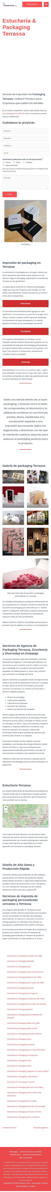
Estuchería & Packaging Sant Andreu (22, 1101)
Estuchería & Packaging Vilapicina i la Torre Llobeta (27, 1071)
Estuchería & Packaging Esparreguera (22, 993)
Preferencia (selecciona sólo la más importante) (23, 159)
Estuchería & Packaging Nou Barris (21, 1044)
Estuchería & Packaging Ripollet (20, 1009)
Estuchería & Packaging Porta (19, 1061)
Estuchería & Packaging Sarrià (19, 1066)
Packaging (13, 1152)
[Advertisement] (25, 65)
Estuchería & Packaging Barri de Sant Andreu (25, 1087)
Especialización (12, 165)
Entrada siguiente (42, 1128)
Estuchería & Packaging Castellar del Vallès (24, 956)
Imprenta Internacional (32, 1155)
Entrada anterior (8, 1128)
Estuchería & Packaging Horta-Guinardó (23, 1117)
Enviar (9, 194)
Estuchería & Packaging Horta (19, 1039)
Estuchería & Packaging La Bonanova (22, 1077)
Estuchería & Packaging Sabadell (20, 961)
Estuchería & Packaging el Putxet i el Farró (24, 1112)
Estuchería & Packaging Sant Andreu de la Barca (26, 1004)
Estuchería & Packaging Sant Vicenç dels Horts (26, 1050)
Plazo (18, 162)
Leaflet (29, 827)
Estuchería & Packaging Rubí (18, 967)
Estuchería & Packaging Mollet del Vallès (23, 1023)
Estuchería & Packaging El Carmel (20, 1082)
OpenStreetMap (43, 827)
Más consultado (25, 1158)
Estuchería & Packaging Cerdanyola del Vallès (25, 999)
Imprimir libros (15, 1155)
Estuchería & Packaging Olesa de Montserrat (25, 972)
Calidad (29, 162)
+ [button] (6, 807)
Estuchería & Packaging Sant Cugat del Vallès (25, 983)
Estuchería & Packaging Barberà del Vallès (24, 977)
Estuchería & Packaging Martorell (20, 988)
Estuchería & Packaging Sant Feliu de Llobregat (26, 1106)
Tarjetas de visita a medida (31, 1152)
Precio (8, 162)
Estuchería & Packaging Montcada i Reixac (24, 1034)
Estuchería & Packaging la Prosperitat (22, 1055)
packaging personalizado (14, 113)
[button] (32, 4)
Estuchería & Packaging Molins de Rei (22, 1028)
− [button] (6, 810)
